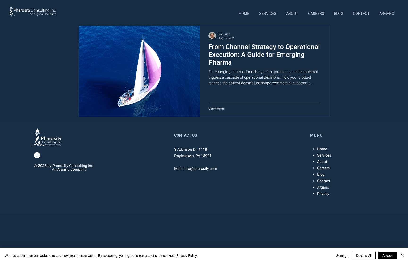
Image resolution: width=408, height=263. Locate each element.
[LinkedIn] (37, 155)
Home (322, 149)
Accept (387, 255)
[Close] (402, 255)
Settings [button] (342, 255)
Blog (321, 174)
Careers (323, 168)
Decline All (364, 255)
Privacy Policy (186, 255)
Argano (323, 187)
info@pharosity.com (200, 168)
